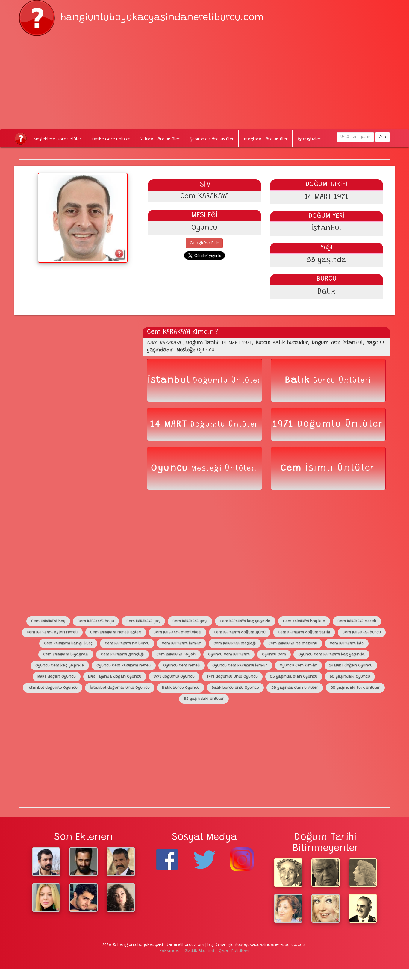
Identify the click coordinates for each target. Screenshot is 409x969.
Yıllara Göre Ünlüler (160, 139)
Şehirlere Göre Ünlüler (212, 139)
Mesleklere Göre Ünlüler (57, 139)
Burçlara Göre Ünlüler (266, 139)
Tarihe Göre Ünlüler (111, 139)
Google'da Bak (204, 243)
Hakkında (169, 951)
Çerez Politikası (234, 951)
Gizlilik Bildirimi (199, 951)
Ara (382, 137)
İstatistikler (309, 139)
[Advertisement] (204, 78)
